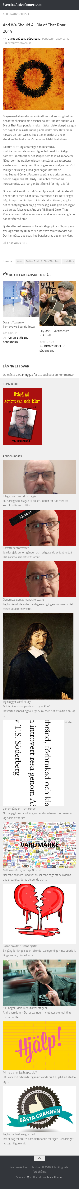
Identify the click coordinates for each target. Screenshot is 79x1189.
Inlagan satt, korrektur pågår (19, 496)
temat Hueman (55, 1177)
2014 (19, 261)
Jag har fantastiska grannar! (19, 1134)
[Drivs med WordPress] (28, 1177)
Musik (25, 14)
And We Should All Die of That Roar (42, 261)
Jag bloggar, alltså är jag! (17, 702)
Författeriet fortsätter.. (16, 548)
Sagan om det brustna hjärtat (20, 946)
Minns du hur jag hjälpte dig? (20, 1072)
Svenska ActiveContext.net (22, 4)
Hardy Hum (68, 261)
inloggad (27, 374)
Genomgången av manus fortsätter (24, 599)
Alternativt (11, 14)
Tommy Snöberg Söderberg (23, 38)
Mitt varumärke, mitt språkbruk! (22, 870)
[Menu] (74, 5)
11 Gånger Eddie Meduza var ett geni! (25, 1008)
